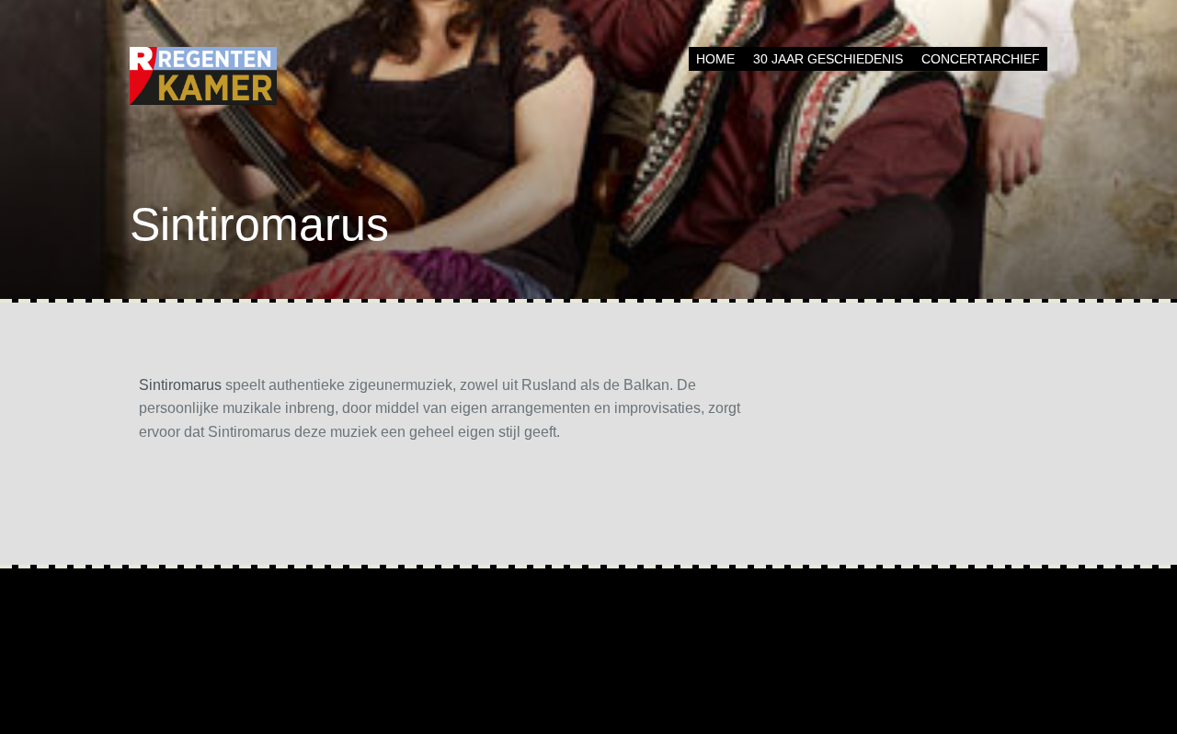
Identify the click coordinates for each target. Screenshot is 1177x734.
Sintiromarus (180, 385)
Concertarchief (980, 59)
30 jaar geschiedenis (828, 59)
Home (715, 59)
